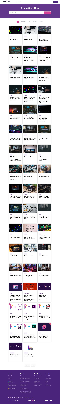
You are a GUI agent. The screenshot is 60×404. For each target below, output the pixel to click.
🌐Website (10, 381)
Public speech (48, 378)
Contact (47, 377)
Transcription (22, 375)
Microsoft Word (37, 381)
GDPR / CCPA (48, 385)
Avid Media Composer (38, 384)
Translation (22, 377)
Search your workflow (38, 375)
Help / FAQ (48, 375)
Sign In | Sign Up (11, 375)
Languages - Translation (24, 382)
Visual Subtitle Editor (24, 384)
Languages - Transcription (25, 381)
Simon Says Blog (30, 8)
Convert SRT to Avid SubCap (25, 391)
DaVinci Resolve (12, 382)
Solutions (9, 378)
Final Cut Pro (36, 377)
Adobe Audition (37, 385)
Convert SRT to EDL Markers (25, 392)
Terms (47, 384)
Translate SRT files (23, 388)
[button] (26, 2)
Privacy (47, 382)
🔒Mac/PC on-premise (12, 388)
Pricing (9, 377)
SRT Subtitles (36, 382)
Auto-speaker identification (25, 378)
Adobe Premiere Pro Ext (12, 384)
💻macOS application (12, 385)
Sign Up (55, 1)
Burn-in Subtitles (23, 385)
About (47, 381)
